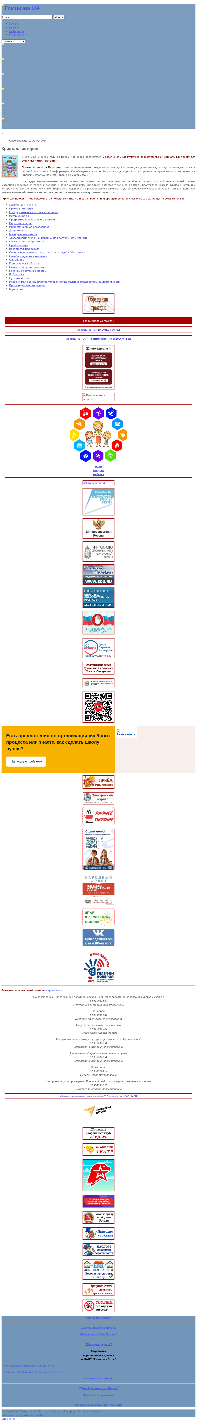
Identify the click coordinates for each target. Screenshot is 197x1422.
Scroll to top (8, 1418)
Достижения (16, 230)
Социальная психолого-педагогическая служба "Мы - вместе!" (48, 252)
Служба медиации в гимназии (28, 256)
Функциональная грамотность (28, 241)
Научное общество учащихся (27, 267)
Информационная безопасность (29, 227)
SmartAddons (37, 1415)
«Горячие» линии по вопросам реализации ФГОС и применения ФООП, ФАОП (98, 1096)
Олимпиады (16, 259)
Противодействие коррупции (27, 285)
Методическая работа (23, 234)
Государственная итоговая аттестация (33, 212)
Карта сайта (16, 289)
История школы (19, 216)
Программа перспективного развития (32, 219)
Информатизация (20, 223)
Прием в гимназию (21, 208)
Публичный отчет (20, 278)
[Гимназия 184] (21, 8)
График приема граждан (98, 321)
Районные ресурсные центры (28, 270)
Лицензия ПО (10, 1415)
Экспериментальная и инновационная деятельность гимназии (48, 238)
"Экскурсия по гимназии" (98, 1378)
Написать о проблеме (26, 761)
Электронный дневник (23, 205)
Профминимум (18, 245)
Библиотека (16, 274)
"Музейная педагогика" (98, 1395)
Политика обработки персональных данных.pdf (28, 1365)
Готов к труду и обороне (24, 263)
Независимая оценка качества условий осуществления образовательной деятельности (64, 281)
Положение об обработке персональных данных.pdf (34, 1372)
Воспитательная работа (24, 249)
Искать (59, 17)
